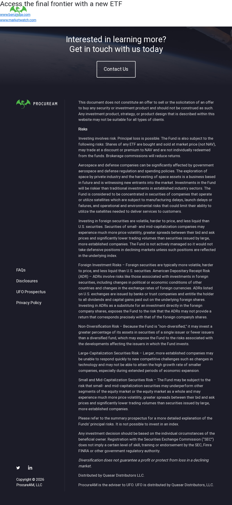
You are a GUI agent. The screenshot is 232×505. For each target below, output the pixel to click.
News (167, 11)
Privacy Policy (28, 303)
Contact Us (116, 69)
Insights (147, 11)
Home (94, 11)
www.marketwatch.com (18, 20)
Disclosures (27, 281)
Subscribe (188, 11)
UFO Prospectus (31, 292)
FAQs (21, 270)
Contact (211, 11)
